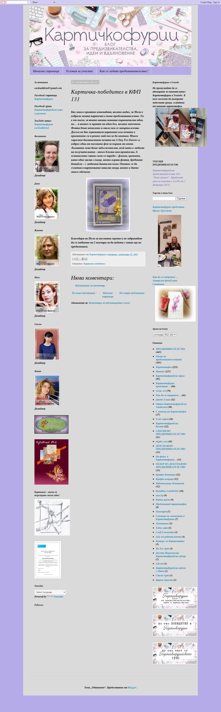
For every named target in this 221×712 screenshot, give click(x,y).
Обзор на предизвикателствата (169, 358)
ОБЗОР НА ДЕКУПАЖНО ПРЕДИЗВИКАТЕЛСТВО (171, 465)
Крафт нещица (164, 479)
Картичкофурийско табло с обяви (171, 569)
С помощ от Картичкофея (171, 411)
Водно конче (163, 499)
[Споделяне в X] (80, 259)
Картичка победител (94, 263)
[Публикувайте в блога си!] (76, 259)
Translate (58, 596)
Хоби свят (162, 528)
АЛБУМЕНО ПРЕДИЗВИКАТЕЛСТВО (170, 432)
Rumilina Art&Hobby (167, 491)
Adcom (159, 563)
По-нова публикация (83, 293)
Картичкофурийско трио (170, 376)
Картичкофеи (164, 367)
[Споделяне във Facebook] (83, 259)
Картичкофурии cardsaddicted (43, 126)
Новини (160, 371)
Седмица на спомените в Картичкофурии (170, 517)
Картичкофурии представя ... (165, 384)
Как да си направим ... (168, 395)
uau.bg (159, 495)
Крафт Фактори (165, 474)
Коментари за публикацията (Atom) (109, 303)
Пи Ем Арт (162, 548)
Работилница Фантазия (170, 483)
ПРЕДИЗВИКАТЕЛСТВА (170, 349)
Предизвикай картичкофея (171, 504)
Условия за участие (79, 71)
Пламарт (161, 511)
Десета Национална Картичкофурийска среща (171, 554)
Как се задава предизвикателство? (124, 71)
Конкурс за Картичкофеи (170, 541)
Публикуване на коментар (90, 285)
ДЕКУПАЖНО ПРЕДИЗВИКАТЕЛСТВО (170, 447)
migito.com (161, 441)
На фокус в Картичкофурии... (166, 458)
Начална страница (46, 71)
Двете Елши (163, 399)
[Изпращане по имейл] (73, 259)
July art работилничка (168, 536)
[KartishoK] (52, 534)
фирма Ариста (164, 580)
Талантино (162, 523)
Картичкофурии (43, 99)
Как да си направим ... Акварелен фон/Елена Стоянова (165, 280)
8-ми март (162, 419)
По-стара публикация (131, 293)
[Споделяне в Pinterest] (86, 259)
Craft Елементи (165, 532)
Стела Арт (162, 575)
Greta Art (161, 391)
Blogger (132, 687)
